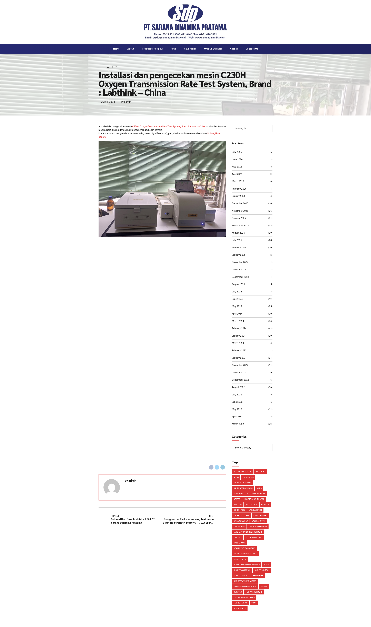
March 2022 (238, 424)
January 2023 (238, 358)
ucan (253, 603)
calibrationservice (242, 483)
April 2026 (237, 174)
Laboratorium (258, 521)
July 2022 (237, 394)
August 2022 (238, 387)
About (130, 48)
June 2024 (237, 299)
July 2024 (237, 291)
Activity (112, 66)
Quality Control (241, 576)
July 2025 (237, 240)
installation (251, 505)
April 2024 (237, 313)
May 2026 (237, 166)
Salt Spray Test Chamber (245, 581)
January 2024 (238, 335)
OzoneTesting (240, 559)
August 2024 (238, 284)
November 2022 (240, 365)
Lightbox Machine (254, 537)
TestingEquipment (254, 592)
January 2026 (238, 196)
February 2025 (239, 247)
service (263, 587)
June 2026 (237, 159)
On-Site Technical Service (245, 554)
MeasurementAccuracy (244, 548)
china (259, 488)
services (238, 592)
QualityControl (261, 570)
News (173, 48)
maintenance (239, 543)
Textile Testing (240, 603)
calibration (248, 477)
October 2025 (239, 218)
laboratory (239, 526)
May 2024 (237, 306)
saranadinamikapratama (245, 587)
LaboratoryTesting (258, 526)
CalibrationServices (243, 488)
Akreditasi (260, 472)
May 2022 (237, 409)
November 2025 (240, 210)
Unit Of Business (213, 48)
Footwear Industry (256, 494)
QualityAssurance (242, 570)
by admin (126, 101)
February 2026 (239, 188)
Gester (237, 499)
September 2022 (240, 379)
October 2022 (239, 372)
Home (116, 48)
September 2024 (240, 277)
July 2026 (237, 152)
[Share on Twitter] (217, 467)
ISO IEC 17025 (239, 510)
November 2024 (240, 262)
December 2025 (240, 203)
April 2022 (237, 416)
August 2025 (238, 232)
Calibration (190, 48)
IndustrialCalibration (254, 499)
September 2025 (240, 225)
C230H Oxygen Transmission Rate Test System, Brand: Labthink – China (168, 126)
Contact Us (252, 48)
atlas (236, 477)
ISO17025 (265, 505)
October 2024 (239, 269)
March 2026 (238, 181)
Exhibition (238, 494)
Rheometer (258, 576)
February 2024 (239, 328)
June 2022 (237, 402)
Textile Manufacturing (244, 597)
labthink (238, 537)
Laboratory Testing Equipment (248, 532)
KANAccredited (260, 516)
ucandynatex (240, 608)
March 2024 (238, 321)
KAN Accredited (241, 521)
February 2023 (239, 350)
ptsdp (266, 565)
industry (238, 505)
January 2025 (238, 255)
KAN (247, 516)
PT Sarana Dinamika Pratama (247, 565)
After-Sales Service (243, 472)
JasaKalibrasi (255, 510)
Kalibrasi (238, 516)
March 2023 (238, 343)
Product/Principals (152, 48)
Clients (234, 48)
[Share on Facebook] (211, 467)
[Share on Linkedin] (222, 467)
